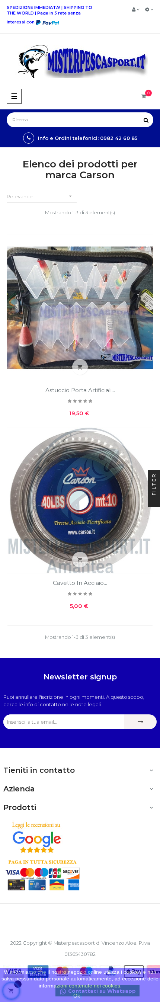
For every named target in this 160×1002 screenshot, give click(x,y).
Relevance (40, 196)
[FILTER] (154, 501)
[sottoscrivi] (140, 721)
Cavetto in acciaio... (80, 582)
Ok (76, 996)
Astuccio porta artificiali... (80, 390)
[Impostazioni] (149, 9)
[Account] (136, 9)
